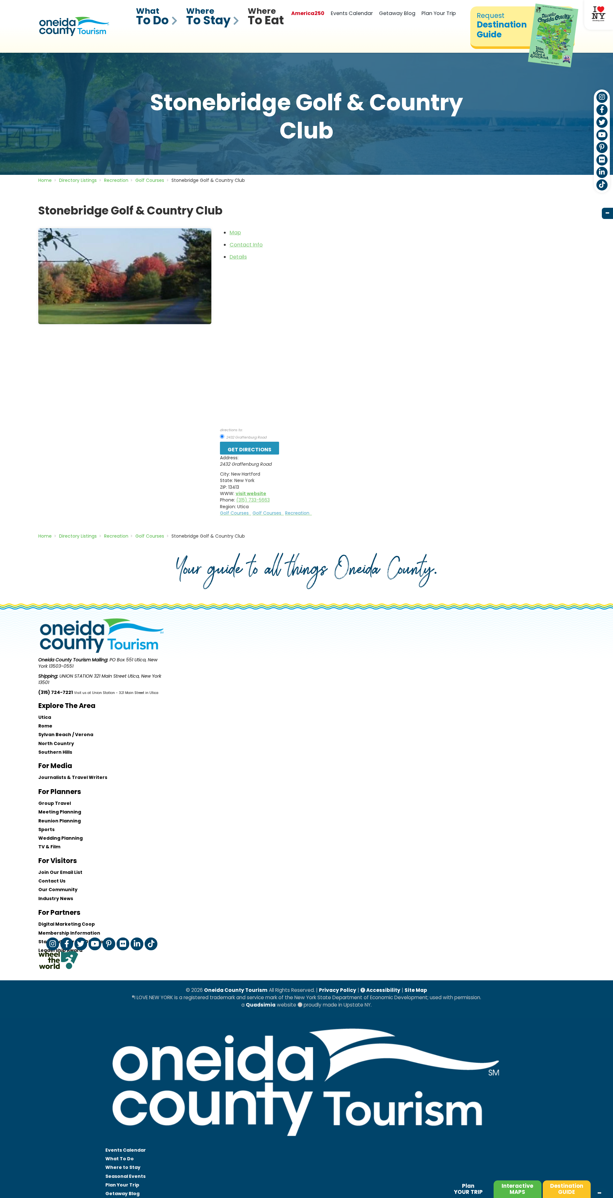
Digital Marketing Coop (66, 924)
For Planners (59, 791)
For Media (55, 765)
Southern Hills (55, 752)
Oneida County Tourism (236, 990)
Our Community (58, 889)
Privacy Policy (337, 990)
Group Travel (54, 803)
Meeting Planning (59, 812)
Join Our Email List (60, 872)
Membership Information (69, 933)
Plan (468, 1189)
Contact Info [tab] (246, 244)
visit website (251, 493)
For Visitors (57, 860)
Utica (44, 717)
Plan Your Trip (438, 13)
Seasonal (125, 1176)
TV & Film (49, 847)
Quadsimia (261, 1004)
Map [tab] (235, 232)
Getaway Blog (397, 13)
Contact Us (51, 881)
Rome (45, 726)
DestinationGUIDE (566, 1189)
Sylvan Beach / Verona (65, 734)
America (307, 13)
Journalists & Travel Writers (72, 777)
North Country (56, 743)
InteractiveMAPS (517, 1189)
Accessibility (382, 990)
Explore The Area (66, 705)
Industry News (55, 898)
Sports (46, 829)
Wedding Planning (60, 838)
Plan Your (122, 1185)
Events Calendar (352, 13)
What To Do (119, 1158)
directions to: (231, 429)
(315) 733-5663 (253, 500)
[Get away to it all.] (306, 1142)
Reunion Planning (59, 821)
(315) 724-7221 (55, 692)
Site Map (416, 990)
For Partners (59, 912)
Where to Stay (122, 1167)
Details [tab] (238, 257)
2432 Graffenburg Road (246, 437)
